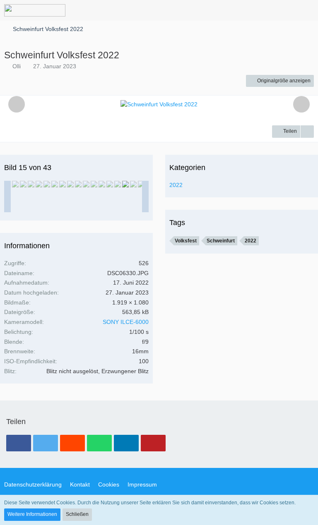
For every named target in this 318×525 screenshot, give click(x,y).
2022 (176, 185)
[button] (266, 10)
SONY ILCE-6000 (126, 322)
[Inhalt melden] (307, 131)
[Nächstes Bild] (301, 104)
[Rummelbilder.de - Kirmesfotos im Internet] (34, 10)
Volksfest (186, 241)
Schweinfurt (221, 241)
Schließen (77, 514)
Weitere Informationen (32, 514)
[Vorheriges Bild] (16, 104)
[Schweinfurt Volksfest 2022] (15, 184)
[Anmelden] (286, 10)
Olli (16, 66)
